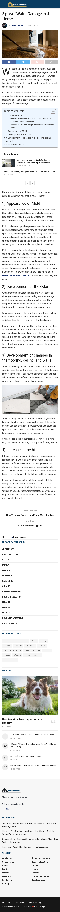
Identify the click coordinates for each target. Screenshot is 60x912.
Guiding (6, 586)
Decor (5, 560)
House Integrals (14, 907)
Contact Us (19, 903)
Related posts (16, 115)
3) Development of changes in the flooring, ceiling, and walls (28, 139)
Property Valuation (13, 618)
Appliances (8, 549)
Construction (10, 554)
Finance (6, 570)
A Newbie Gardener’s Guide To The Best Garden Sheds (32, 734)
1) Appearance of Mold (16, 131)
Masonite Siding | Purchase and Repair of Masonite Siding (33, 765)
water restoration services (16, 275)
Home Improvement (12, 591)
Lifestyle (7, 613)
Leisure (6, 607)
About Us (6, 903)
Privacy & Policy (35, 903)
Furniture (7, 576)
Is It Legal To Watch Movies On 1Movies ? (26, 756)
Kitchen (6, 602)
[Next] (32, 183)
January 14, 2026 (24, 166)
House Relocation (11, 597)
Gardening (7, 581)
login (11, 537)
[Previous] (27, 183)
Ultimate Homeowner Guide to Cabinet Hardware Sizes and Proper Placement (30, 120)
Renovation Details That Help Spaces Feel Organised (25, 847)
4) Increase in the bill (15, 144)
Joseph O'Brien (17, 25)
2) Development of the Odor (18, 134)
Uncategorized (10, 623)
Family (5, 565)
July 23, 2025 (10, 175)
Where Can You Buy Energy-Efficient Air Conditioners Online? (32, 126)
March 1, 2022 (34, 25)
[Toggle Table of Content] (52, 111)
